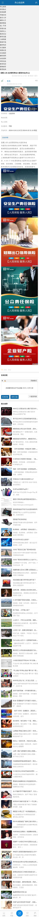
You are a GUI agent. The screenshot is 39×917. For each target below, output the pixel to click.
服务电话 (3, 45)
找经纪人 (3, 31)
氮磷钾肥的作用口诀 (20, 892)
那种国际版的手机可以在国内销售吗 (25, 509)
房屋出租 (3, 28)
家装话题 (3, 36)
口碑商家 (3, 39)
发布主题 (14, 397)
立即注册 (30, 388)
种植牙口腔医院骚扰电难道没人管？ (25, 852)
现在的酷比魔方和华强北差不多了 (24, 580)
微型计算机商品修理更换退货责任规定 (26, 499)
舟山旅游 (3, 6)
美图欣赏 (3, 50)
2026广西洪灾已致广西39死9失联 (24, 549)
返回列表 (34, 396)
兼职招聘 (3, 56)
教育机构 (3, 69)
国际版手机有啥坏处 (20, 519)
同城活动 (3, 15)
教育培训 (3, 64)
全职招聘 (3, 58)
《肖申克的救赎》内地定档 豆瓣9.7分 (25, 449)
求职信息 (3, 61)
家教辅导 (3, 66)
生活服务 (3, 47)
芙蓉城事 (3, 12)
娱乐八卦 (3, 17)
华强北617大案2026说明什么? (23, 479)
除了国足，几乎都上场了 (21, 610)
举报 (9, 370)
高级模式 (34, 381)
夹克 (8, 81)
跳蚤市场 (3, 42)
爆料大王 (3, 20)
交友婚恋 (3, 53)
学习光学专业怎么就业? (21, 539)
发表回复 (5, 397)
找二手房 (3, 26)
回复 (5, 370)
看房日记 (3, 34)
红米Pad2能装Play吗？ (21, 489)
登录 (24, 388)
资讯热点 (3, 9)
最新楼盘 (3, 23)
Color (5, 381)
